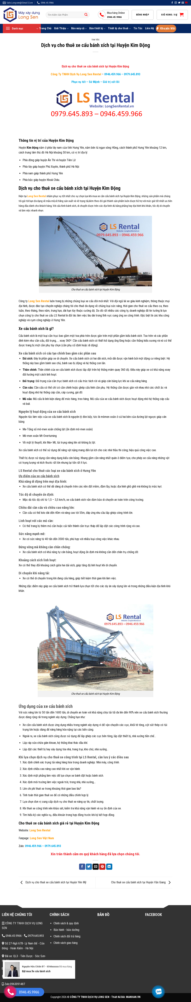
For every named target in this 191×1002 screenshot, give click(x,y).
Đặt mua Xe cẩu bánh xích (36, 971)
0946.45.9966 (13, 936)
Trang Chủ (45, 28)
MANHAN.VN (133, 997)
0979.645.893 (131, 74)
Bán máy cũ (77, 28)
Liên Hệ (149, 28)
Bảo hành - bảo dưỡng (66, 930)
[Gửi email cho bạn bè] (96, 867)
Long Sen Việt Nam (42, 838)
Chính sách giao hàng (66, 943)
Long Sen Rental (39, 830)
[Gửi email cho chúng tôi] (183, 2)
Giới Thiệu (60, 28)
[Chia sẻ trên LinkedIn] (109, 867)
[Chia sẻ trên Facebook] (82, 867)
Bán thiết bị (96, 28)
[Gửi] (86, 15)
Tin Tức (138, 28)
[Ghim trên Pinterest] (102, 867)
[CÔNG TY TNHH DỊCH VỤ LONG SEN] (21, 15)
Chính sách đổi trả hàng (67, 936)
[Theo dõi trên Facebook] (172, 2)
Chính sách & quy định (66, 923)
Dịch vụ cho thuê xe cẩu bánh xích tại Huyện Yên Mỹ (55, 882)
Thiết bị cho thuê (118, 28)
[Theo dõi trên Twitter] (179, 2)
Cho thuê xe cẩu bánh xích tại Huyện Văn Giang (138, 882)
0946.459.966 (112, 74)
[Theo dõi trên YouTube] (186, 2)
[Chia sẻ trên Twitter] (89, 867)
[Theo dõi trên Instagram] (176, 2)
